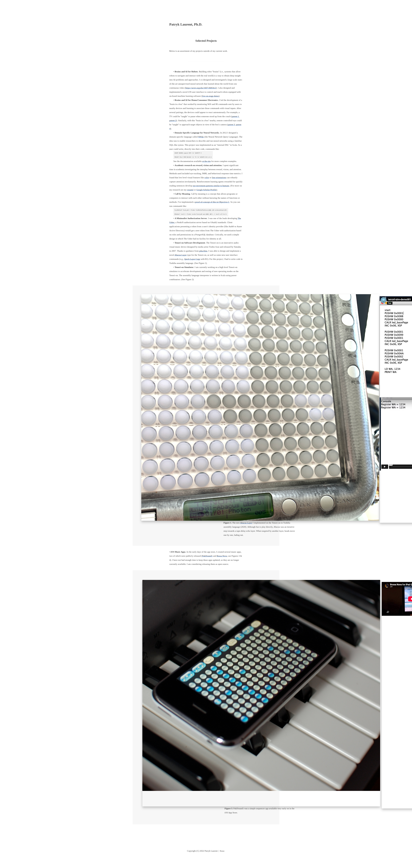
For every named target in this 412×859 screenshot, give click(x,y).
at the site (206, 161)
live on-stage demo (210, 96)
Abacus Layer (181, 255)
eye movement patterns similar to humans (211, 185)
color (206, 177)
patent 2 (172, 120)
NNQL (201, 137)
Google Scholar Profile (206, 190)
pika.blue (203, 251)
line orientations (219, 177)
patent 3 (231, 124)
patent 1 (235, 116)
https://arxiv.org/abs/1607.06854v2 (201, 88)
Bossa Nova (222, 556)
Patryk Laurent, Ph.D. (185, 24)
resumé (190, 190)
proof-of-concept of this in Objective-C (212, 202)
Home (222, 851)
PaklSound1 (207, 556)
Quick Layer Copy (192, 259)
